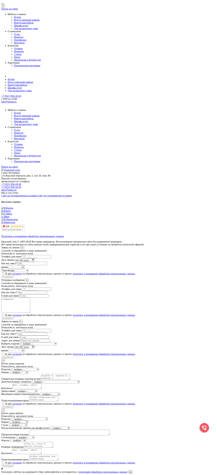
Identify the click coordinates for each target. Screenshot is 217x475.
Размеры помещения (12, 447)
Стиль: (5, 425)
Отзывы (18, 48)
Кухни (17, 17)
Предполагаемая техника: (15, 434)
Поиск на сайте (9, 8)
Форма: (5, 372)
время (4, 266)
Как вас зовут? (9, 263)
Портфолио (20, 40)
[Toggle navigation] (2, 3)
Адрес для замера (10, 340)
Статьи (18, 54)
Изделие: (6, 369)
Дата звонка (7, 260)
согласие (17, 273)
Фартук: (5, 440)
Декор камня (8, 391)
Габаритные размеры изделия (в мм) (21, 378)
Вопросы (19, 51)
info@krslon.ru (9, 190)
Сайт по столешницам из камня (54, 195)
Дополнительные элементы (16, 381)
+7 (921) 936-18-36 (11, 184)
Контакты (19, 42)
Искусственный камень (27, 20)
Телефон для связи (11, 256)
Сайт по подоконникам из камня (19, 195)
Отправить (8, 277)
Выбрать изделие (10, 343)
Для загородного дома (26, 28)
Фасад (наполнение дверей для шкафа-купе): (25, 428)
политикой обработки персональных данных (103, 472)
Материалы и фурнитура (27, 60)
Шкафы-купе (21, 25)
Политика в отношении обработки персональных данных (32, 236)
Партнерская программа (27, 65)
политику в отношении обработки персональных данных (104, 273)
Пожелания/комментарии (15, 400)
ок (130, 472)
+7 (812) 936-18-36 (11, 187)
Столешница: (8, 437)
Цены (17, 57)
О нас (17, 34)
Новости (18, 37)
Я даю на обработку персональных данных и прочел (70, 273)
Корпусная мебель (24, 22)
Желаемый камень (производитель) (20, 394)
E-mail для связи (10, 295)
